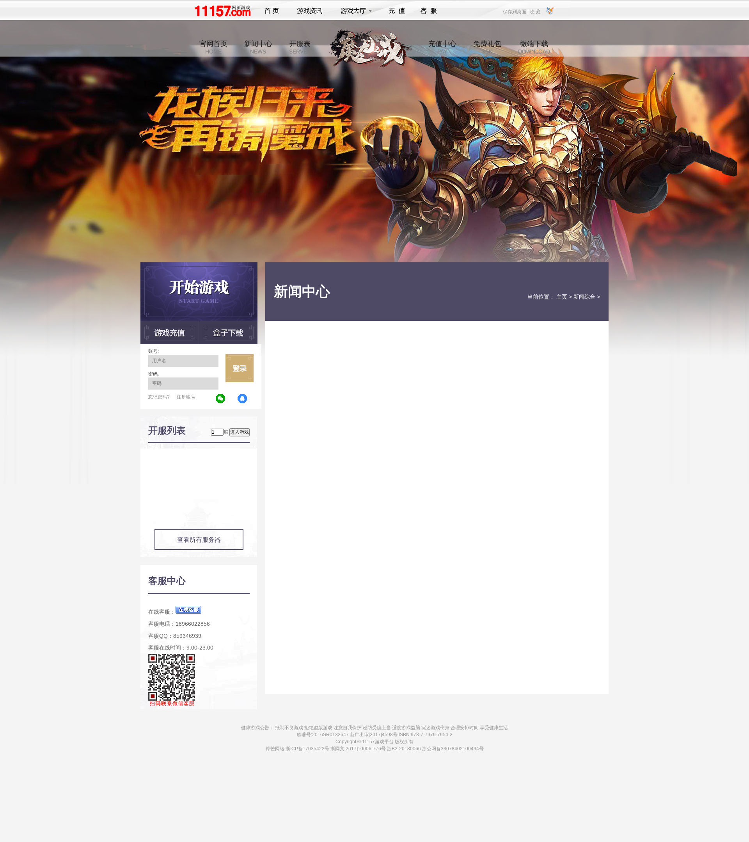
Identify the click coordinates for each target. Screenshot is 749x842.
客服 (429, 11)
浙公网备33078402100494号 (453, 748)
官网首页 (213, 47)
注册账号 (186, 397)
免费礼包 (487, 47)
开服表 (300, 47)
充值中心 (442, 47)
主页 (561, 297)
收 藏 (535, 11)
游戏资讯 (310, 11)
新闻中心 (258, 47)
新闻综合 (584, 297)
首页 (271, 11)
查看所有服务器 (199, 539)
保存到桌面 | (516, 11)
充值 (396, 11)
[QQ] (243, 399)
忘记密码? (159, 397)
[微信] (221, 399)
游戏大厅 (354, 11)
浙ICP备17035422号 (307, 748)
